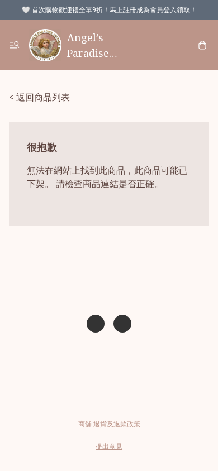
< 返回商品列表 (39, 97)
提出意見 (109, 446)
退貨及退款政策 (116, 424)
